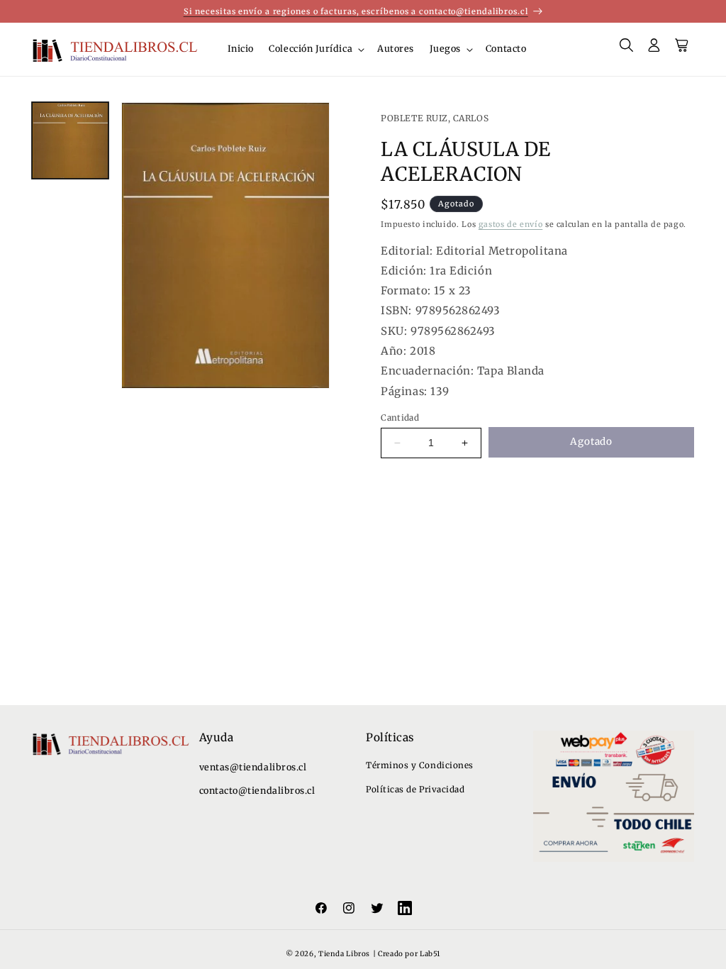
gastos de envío (510, 224)
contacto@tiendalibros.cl (257, 790)
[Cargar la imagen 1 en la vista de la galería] (70, 140)
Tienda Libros (344, 953)
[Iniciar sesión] (654, 49)
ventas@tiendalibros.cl (253, 767)
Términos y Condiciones (420, 765)
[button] (316, 49)
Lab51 (430, 953)
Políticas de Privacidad (415, 789)
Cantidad (400, 417)
